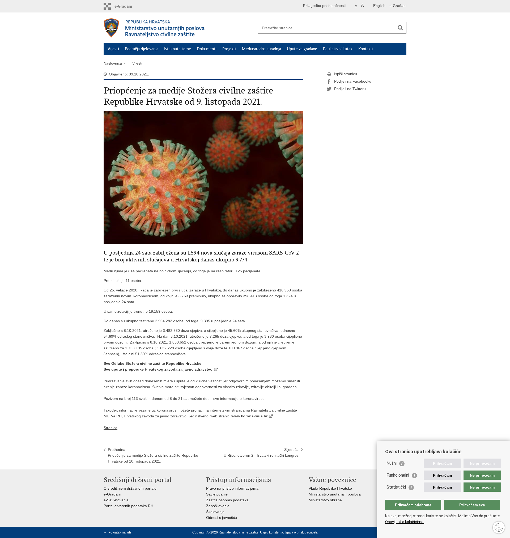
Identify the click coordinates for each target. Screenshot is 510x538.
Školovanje (215, 512)
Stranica (110, 428)
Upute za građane (302, 48)
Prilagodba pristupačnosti (324, 5)
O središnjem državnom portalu (130, 488)
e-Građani (397, 5)
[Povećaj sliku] (203, 177)
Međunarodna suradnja (261, 48)
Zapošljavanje (218, 506)
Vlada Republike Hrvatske (330, 488)
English (379, 5)
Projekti (229, 48)
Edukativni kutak (337, 48)
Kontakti (365, 48)
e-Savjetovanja (116, 500)
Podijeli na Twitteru (350, 89)
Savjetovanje (217, 494)
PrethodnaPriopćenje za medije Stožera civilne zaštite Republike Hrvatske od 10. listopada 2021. (153, 455)
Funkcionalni (397, 475)
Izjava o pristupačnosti (301, 532)
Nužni (391, 463)
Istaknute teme (177, 48)
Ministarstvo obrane (325, 500)
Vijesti (113, 48)
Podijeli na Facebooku (352, 81)
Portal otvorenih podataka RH (128, 506)
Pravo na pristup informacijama (232, 488)
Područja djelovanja (141, 48)
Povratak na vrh (119, 532)
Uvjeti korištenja (271, 532)
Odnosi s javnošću (221, 517)
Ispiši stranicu (345, 74)
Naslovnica (113, 63)
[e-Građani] (126, 6)
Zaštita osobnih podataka (227, 500)
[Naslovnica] (179, 27)
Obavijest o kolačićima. (404, 522)
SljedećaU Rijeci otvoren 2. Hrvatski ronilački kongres (261, 452)
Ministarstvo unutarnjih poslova (335, 494)
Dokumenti (206, 48)
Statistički (396, 487)
